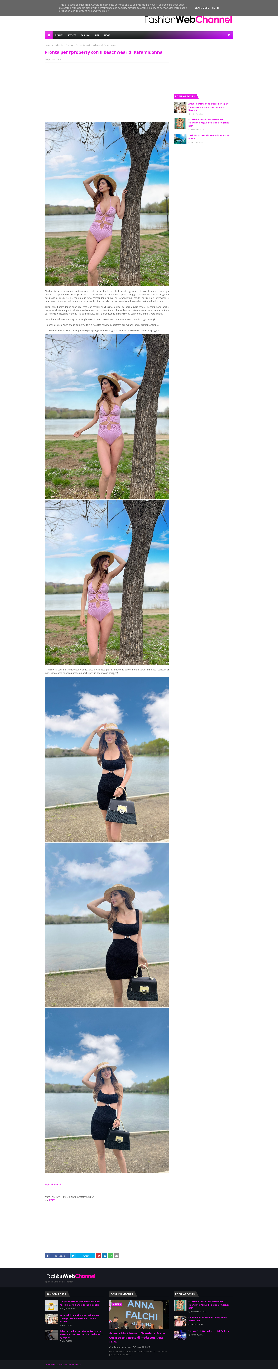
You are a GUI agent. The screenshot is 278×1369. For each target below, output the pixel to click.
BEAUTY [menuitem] (59, 35)
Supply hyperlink (53, 1184)
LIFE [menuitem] (97, 35)
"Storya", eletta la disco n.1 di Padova (208, 1331)
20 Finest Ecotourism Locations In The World (208, 137)
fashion (60, 45)
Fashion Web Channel (71, 1364)
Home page (50, 45)
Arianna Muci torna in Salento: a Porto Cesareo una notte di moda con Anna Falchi (137, 1337)
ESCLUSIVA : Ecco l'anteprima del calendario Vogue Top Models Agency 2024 (208, 122)
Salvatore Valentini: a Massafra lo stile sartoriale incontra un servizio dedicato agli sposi (81, 1334)
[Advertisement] (107, 88)
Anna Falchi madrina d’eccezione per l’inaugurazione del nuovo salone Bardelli (208, 106)
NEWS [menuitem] (107, 35)
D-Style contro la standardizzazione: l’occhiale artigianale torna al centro (80, 1303)
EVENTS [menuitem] (72, 35)
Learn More (202, 8)
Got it (215, 8)
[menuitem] (49, 35)
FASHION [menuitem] (85, 35)
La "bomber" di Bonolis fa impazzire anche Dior (207, 1319)
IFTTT (51, 1200)
